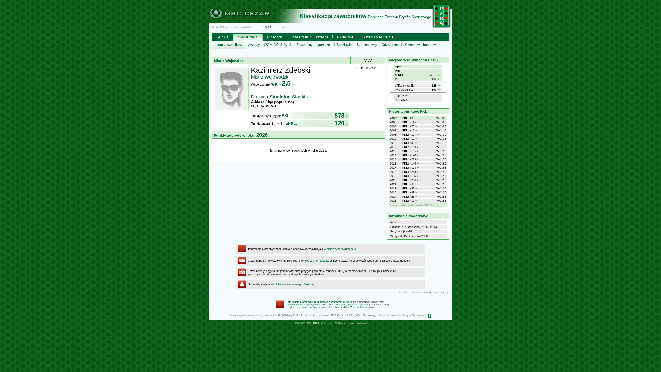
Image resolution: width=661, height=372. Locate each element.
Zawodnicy (247, 37)
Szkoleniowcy (367, 45)
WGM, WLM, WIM (277, 45)
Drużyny (275, 37)
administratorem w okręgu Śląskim (292, 284)
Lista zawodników (229, 45)
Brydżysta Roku (377, 37)
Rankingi (345, 37)
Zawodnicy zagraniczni (314, 45)
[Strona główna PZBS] (441, 27)
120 (339, 123)
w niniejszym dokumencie (340, 248)
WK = (280, 84)
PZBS (330, 323)
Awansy (254, 45)
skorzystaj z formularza (314, 260)
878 (339, 115)
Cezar (222, 37)
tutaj (371, 307)
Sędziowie (344, 45)
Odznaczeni (390, 45)
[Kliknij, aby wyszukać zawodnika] (283, 27)
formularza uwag (380, 304)
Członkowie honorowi (420, 45)
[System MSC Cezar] (248, 21)
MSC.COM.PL (314, 323)
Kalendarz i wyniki (310, 37)
